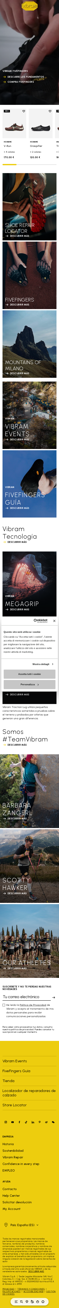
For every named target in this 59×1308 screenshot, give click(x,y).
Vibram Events (15, 1061)
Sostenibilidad (13, 1151)
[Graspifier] (41, 123)
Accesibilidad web (33, 1291)
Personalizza (28, 684)
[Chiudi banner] (54, 621)
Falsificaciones (11, 1291)
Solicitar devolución (17, 1202)
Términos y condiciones (31, 1289)
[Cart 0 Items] (37, 1302)
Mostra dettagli (41, 664)
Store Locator (15, 1105)
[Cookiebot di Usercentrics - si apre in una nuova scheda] (35, 621)
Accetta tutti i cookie (29, 674)
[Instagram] (6, 1122)
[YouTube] (12, 1122)
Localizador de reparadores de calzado (29, 1092)
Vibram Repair (13, 1157)
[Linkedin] (33, 1122)
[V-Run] (14, 123)
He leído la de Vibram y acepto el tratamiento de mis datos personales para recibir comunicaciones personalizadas (30, 1010)
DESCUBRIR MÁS (36, 1271)
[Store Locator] (27, 1302)
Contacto (10, 1189)
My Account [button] (12, 1209)
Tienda (8, 1080)
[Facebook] (19, 1122)
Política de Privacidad (33, 1004)
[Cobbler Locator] (32, 1302)
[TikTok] (26, 1122)
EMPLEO (9, 1170)
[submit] (53, 997)
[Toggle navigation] (16, 1302)
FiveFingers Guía (17, 1071)
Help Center (11, 1195)
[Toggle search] (21, 1302)
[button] (21, 1225)
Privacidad (8, 1289)
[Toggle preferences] (43, 1302)
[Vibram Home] (30, 6)
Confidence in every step (21, 1164)
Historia (8, 1144)
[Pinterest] (39, 1122)
